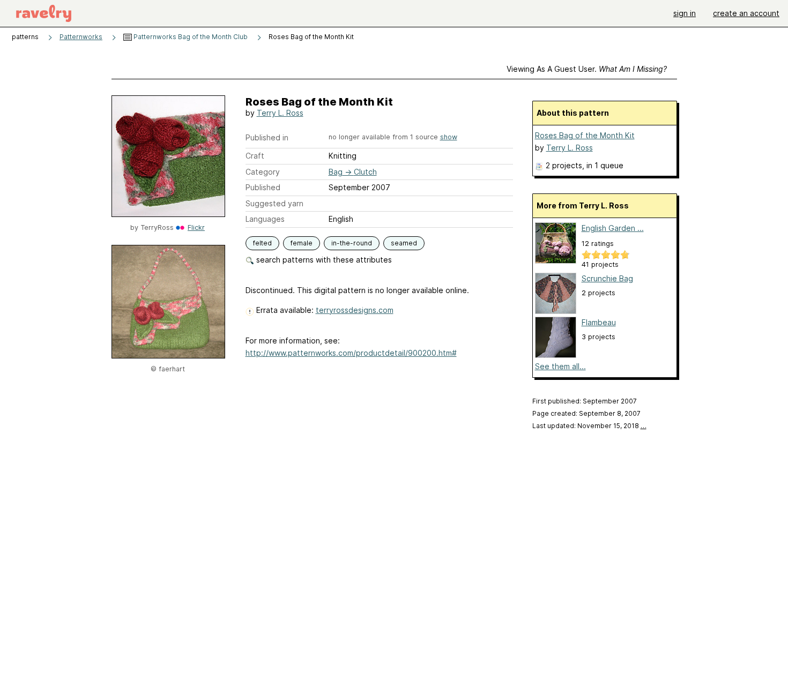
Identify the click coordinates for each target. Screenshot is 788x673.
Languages (265, 218)
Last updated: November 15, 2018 (589, 426)
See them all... (560, 366)
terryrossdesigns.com (354, 310)
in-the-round (351, 243)
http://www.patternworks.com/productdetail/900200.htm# (351, 352)
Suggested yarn (274, 203)
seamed (404, 243)
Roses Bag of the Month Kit (585, 135)
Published (263, 187)
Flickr (196, 227)
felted (262, 243)
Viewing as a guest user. (587, 68)
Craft (255, 155)
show (448, 137)
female (302, 243)
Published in (267, 137)
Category (263, 171)
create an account (746, 13)
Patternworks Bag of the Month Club (190, 37)
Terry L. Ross (280, 112)
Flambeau (599, 322)
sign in (684, 13)
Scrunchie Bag (607, 278)
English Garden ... (613, 228)
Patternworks (81, 37)
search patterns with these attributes (323, 259)
